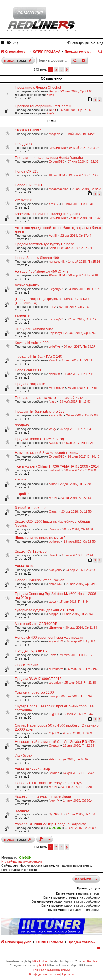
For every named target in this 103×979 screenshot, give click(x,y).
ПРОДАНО (23, 144)
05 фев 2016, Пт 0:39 (76, 696)
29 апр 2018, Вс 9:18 (83, 275)
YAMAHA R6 (24, 566)
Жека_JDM (57, 175)
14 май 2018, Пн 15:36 (84, 261)
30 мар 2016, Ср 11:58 (81, 627)
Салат (53, 511)
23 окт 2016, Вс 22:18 (75, 497)
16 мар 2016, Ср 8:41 (82, 641)
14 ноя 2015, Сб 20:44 (78, 800)
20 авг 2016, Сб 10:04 (77, 529)
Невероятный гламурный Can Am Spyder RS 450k (55, 742)
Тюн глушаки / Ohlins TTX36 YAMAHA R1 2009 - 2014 (57, 466)
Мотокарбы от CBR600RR (36, 624)
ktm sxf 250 (23, 200)
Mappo (53, 614)
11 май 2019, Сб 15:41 (78, 204)
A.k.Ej (53, 235)
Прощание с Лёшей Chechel (38, 88)
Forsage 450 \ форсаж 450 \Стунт (41, 272)
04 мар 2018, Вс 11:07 (83, 289)
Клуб (50, 94)
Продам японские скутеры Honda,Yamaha (49, 158)
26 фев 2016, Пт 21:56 (82, 669)
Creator (54, 745)
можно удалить (27, 285)
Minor (53, 484)
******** (20, 480)
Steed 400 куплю (28, 130)
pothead (54, 541)
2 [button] (56, 70)
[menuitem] (12, 42)
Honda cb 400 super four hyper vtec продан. (49, 638)
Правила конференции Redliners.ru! (44, 106)
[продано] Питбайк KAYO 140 (38, 357)
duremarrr (56, 669)
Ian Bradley (89, 961)
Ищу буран (24, 755)
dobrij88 (54, 374)
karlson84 (56, 415)
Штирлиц (55, 627)
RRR (52, 110)
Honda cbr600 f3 (28, 370)
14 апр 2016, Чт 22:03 (77, 614)
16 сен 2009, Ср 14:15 (75, 110)
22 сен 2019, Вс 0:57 (86, 189)
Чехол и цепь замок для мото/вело (43, 797)
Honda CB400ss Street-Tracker (39, 580)
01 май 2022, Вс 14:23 (79, 134)
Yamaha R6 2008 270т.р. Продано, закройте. (51, 824)
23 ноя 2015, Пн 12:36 (76, 786)
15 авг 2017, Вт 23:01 (77, 360)
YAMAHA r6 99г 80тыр (32, 769)
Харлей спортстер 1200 (34, 693)
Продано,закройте (30, 384)
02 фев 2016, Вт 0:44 (78, 714)
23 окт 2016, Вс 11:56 (76, 511)
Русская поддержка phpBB (51, 969)
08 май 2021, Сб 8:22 (84, 147)
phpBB (42, 965)
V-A (51, 759)
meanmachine (58, 189)
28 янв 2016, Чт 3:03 (77, 733)
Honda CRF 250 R (29, 185)
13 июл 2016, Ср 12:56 (80, 541)
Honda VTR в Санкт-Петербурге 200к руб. (48, 783)
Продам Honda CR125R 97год (39, 439)
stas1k (53, 204)
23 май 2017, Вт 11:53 (75, 401)
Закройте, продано (30, 508)
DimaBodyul (57, 147)
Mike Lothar (40, 961)
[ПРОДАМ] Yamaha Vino (34, 329)
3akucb (54, 773)
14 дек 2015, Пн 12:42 (78, 773)
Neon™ (54, 800)
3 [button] (61, 70)
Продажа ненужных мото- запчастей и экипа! (51, 398)
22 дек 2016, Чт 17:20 (75, 484)
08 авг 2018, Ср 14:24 (76, 248)
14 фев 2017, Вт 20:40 (83, 456)
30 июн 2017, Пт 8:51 (83, 387)
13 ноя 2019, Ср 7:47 (83, 175)
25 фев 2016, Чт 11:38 (80, 682)
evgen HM (56, 641)
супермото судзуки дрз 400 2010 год (44, 610)
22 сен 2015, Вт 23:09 (80, 828)
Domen (54, 529)
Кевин (53, 248)
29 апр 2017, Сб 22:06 (82, 415)
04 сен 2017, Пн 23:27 (79, 346)
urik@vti (54, 346)
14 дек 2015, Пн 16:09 (72, 759)
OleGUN (55, 828)
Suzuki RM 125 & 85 (31, 551)
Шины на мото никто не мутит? (40, 538)
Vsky (52, 429)
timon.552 (55, 584)
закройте (22, 315)
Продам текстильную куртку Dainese (44, 244)
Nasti (52, 401)
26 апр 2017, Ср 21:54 (75, 429)
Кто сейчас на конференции (21, 861)
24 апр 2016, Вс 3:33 (80, 570)
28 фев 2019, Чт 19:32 (85, 217)
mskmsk (55, 470)
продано (22, 425)
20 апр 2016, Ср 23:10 (81, 584)
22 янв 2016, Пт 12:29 (78, 745)
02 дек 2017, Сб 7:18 (74, 306)
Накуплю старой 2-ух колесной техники (47, 453)
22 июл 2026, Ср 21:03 (76, 91)
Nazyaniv (55, 570)
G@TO (54, 714)
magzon (54, 134)
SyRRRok (56, 814)
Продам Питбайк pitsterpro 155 (40, 412)
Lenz (52, 306)
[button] (67, 69)
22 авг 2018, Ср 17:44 (75, 235)
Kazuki (53, 360)
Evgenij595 (56, 161)
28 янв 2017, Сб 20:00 (80, 470)
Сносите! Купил (27, 665)
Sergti (53, 91)
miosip (53, 696)
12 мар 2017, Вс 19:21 (78, 442)
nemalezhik (57, 261)
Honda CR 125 (26, 171)
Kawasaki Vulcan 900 (32, 343)
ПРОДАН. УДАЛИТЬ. (31, 651)
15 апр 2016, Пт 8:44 (74, 601)
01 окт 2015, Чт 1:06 (80, 814)
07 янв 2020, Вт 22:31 (83, 161)
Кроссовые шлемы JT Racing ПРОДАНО (47, 214)
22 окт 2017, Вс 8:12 (82, 319)
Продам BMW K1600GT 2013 (38, 679)
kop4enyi (55, 333)
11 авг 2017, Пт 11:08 (78, 374)
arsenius (55, 682)
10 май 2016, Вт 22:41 (77, 555)
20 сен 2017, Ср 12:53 (80, 333)
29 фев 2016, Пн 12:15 (75, 655)
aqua (52, 601)
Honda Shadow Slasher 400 (37, 258)
